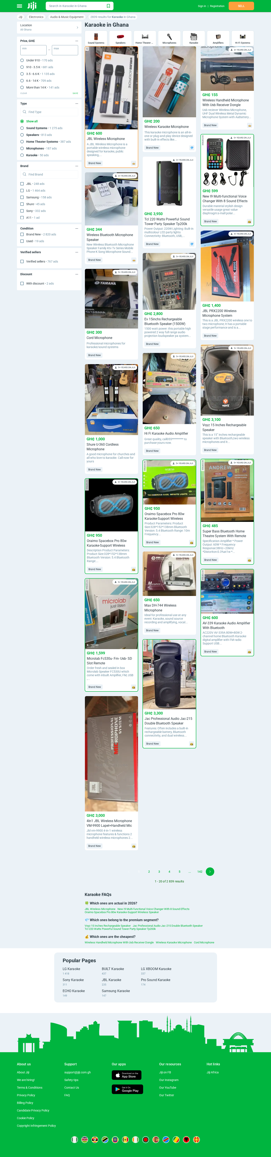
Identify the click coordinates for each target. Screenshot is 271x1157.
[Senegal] (125, 1139)
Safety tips (71, 1080)
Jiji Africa (213, 1072)
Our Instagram (168, 1080)
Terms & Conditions (29, 1087)
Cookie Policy (25, 1118)
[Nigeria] (74, 1139)
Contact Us (71, 1087)
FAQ (67, 1095)
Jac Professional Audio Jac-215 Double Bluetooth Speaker (168, 925)
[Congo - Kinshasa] (166, 1139)
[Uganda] (94, 1139)
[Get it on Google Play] (127, 1089)
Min (24, 48)
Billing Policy (25, 1102)
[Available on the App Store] (126, 1075)
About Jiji (23, 1072)
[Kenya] (84, 1139)
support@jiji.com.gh (77, 1072)
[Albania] (186, 1139)
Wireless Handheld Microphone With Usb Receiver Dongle (119, 942)
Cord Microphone (204, 942)
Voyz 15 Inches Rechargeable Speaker (108, 925)
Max (56, 48)
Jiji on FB (165, 1072)
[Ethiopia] (115, 1139)
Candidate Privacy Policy (33, 1110)
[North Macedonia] (196, 1139)
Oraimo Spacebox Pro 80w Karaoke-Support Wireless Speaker (122, 912)
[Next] (210, 871)
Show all (32, 121)
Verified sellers (42, 261)
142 (199, 871)
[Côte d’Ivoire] (135, 1139)
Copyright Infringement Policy (36, 1125)
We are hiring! (26, 1080)
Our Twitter (166, 1095)
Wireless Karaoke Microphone (174, 942)
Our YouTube (167, 1087)
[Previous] (128, 871)
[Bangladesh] (145, 1139)
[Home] (32, 6)
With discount (40, 283)
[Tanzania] (105, 1139)
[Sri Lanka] (155, 1139)
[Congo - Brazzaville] (176, 1139)
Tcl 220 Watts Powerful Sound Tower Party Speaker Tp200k (120, 928)
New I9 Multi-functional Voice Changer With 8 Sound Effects (153, 909)
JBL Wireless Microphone (100, 909)
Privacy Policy (26, 1095)
